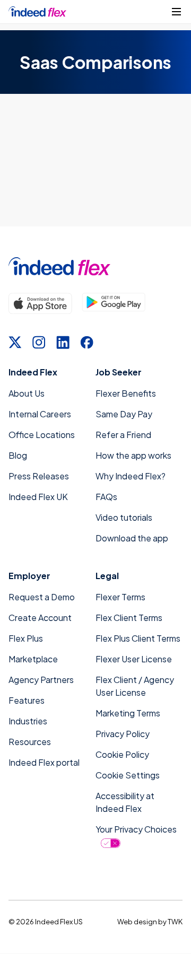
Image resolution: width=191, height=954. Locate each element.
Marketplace (33, 658)
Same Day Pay (124, 413)
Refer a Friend (123, 434)
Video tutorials (124, 517)
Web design (137, 921)
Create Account (40, 617)
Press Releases (38, 476)
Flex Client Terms (129, 617)
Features (26, 700)
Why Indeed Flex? (131, 476)
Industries (27, 721)
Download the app (132, 538)
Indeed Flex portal (44, 762)
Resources (29, 741)
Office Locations (41, 434)
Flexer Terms (120, 596)
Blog (17, 455)
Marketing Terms (128, 713)
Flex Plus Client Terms (138, 638)
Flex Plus (25, 638)
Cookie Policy (122, 754)
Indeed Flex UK (38, 496)
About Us (26, 393)
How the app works (133, 455)
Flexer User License (134, 658)
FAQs (106, 496)
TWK (175, 921)
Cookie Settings (128, 775)
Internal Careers (39, 413)
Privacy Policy (123, 733)
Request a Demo (41, 596)
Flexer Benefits (126, 393)
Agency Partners (41, 679)
